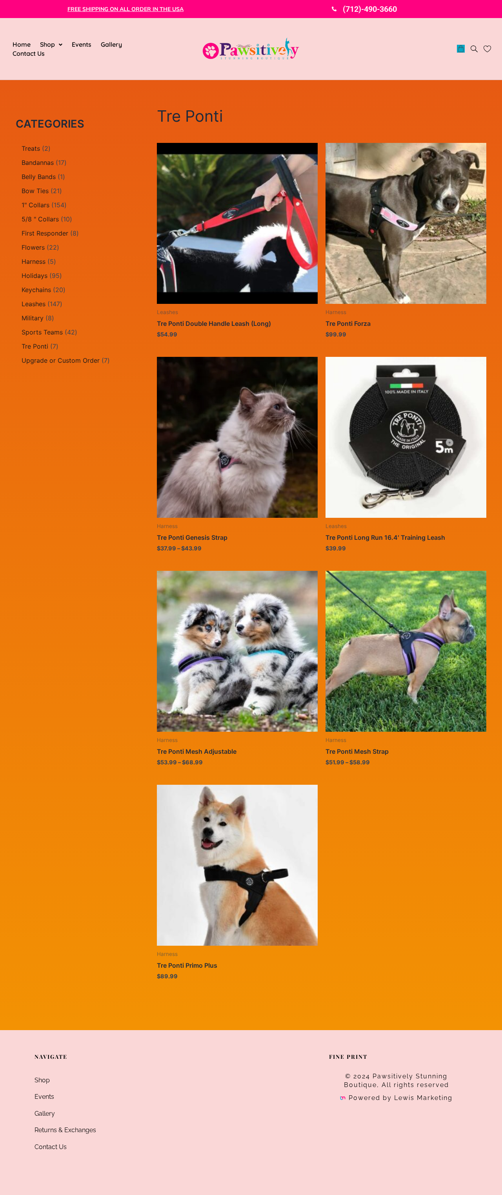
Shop (47, 44)
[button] (51, 44)
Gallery (111, 44)
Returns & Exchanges (65, 1130)
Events (81, 44)
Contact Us (29, 53)
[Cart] (461, 49)
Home (22, 44)
